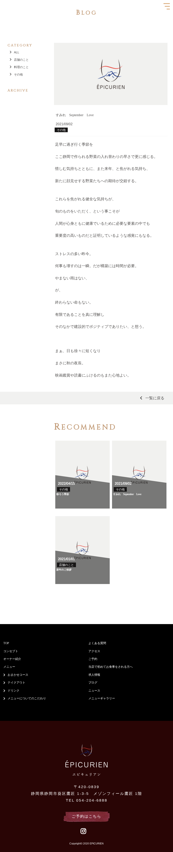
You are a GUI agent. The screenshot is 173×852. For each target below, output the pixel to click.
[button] (1, 1)
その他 (18, 74)
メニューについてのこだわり (27, 698)
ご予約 (92, 659)
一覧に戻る (154, 398)
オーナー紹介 (12, 659)
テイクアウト (16, 682)
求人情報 (94, 674)
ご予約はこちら (86, 816)
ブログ (92, 682)
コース (23, 674)
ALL (16, 52)
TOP (6, 643)
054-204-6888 (91, 800)
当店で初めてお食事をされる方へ (110, 666)
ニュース (94, 690)
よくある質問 (97, 643)
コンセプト (10, 651)
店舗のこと (21, 59)
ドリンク (13, 690)
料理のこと (21, 67)
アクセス (94, 651)
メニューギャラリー (101, 698)
